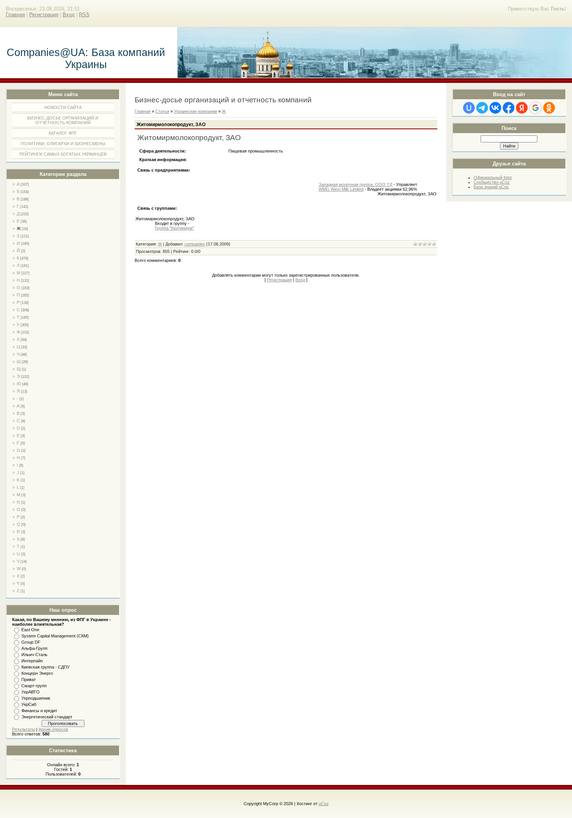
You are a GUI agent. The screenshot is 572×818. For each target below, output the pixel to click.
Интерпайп (32, 660)
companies (194, 244)
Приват (28, 679)
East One (30, 629)
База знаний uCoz (491, 186)
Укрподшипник (35, 698)
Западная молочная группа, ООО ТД (355, 184)
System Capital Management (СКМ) (55, 636)
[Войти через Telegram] (482, 108)
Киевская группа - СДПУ (45, 667)
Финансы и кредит (39, 710)
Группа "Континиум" (174, 228)
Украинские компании (195, 111)
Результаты (23, 729)
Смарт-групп (34, 685)
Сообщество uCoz (492, 182)
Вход (69, 15)
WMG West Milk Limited (341, 189)
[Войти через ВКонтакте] (495, 108)
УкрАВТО (30, 692)
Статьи (162, 111)
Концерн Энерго (37, 673)
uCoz (324, 803)
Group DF (30, 642)
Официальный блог (493, 177)
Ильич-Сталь (34, 654)
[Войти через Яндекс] (522, 108)
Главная (15, 15)
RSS (84, 15)
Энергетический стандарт (46, 716)
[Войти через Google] (535, 108)
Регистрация (43, 15)
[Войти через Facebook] (508, 108)
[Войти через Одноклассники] (549, 108)
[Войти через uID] (469, 108)
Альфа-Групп (34, 648)
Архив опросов (53, 729)
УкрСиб (28, 704)
